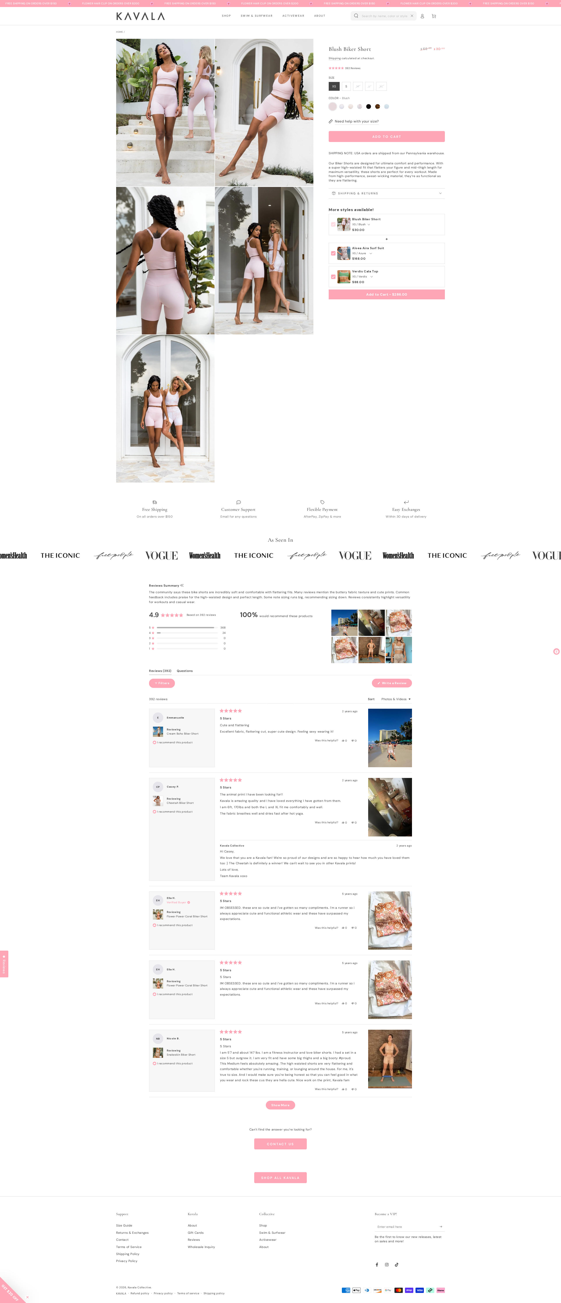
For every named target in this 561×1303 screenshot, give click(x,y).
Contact (122, 1240)
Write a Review (396, 684)
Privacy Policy (126, 1261)
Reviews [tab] (160, 672)
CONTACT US (280, 1144)
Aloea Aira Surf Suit (368, 248)
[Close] (412, 16)
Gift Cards (196, 1233)
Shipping (335, 58)
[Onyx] (369, 106)
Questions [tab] (185, 672)
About (192, 1225)
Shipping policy (214, 1293)
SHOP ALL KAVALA (280, 1178)
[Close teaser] (27, 1297)
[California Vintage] (351, 106)
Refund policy (140, 1293)
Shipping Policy (128, 1254)
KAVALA (121, 1293)
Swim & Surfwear (272, 1233)
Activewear (267, 1240)
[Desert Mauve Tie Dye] (360, 106)
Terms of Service (129, 1247)
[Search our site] (356, 16)
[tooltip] (181, 585)
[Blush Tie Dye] (342, 106)
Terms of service (188, 1293)
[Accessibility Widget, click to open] (556, 651)
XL (381, 86)
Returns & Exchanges (132, 1233)
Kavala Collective (139, 1287)
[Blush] (333, 106)
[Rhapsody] (378, 106)
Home (119, 31)
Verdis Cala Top (365, 271)
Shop (263, 1225)
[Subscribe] (442, 1226)
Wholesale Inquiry (201, 1247)
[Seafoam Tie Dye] (387, 106)
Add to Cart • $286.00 (386, 294)
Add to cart (386, 137)
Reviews (194, 1240)
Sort (371, 699)
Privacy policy (163, 1293)
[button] (384, 16)
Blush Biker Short (366, 219)
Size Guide (124, 1225)
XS (334, 86)
